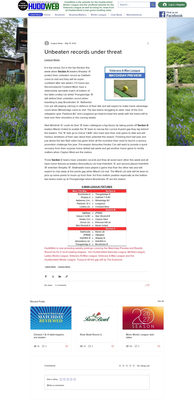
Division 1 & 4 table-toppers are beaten (49, 336)
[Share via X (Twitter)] (52, 276)
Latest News (50, 266)
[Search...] (153, 4)
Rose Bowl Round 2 (91, 334)
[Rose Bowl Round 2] (97, 318)
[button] (77, 14)
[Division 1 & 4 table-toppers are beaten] (50, 318)
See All (161, 301)
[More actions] (148, 43)
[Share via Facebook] (45, 276)
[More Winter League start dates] (143, 318)
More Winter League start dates (140, 336)
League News (64, 266)
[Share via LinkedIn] (59, 276)
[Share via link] (66, 276)
